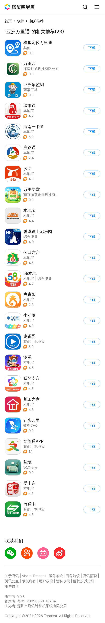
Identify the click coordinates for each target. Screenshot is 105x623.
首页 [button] (8, 21)
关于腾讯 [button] (12, 576)
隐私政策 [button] (63, 581)
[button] (19, 7)
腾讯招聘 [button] (90, 576)
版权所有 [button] (29, 581)
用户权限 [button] (46, 581)
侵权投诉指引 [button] (83, 581)
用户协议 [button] (12, 586)
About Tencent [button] (34, 576)
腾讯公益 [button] (12, 581)
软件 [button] (20, 21)
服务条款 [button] (56, 576)
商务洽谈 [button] (73, 576)
